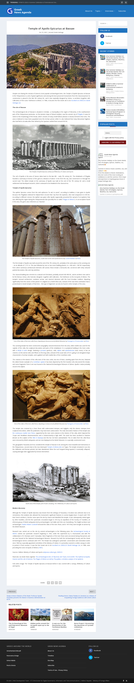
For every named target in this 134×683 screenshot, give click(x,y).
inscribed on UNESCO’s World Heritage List (66, 545)
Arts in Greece (118, 63)
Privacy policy (119, 138)
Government (118, 105)
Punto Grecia (11, 665)
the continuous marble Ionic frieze (24, 433)
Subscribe (122, 11)
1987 (40, 548)
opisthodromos (69, 350)
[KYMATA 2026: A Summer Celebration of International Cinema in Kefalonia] (102, 85)
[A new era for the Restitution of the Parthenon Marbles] (62, 615)
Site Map (51, 660)
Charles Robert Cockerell (29, 524)
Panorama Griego (13, 656)
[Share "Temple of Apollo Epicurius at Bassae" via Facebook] (48, 583)
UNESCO (59, 552)
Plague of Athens (68, 199)
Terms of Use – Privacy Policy (58, 670)
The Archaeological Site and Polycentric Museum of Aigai (18, 625)
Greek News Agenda (111, 154)
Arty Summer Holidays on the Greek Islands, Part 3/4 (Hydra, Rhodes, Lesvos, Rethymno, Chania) (115, 72)
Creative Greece (119, 91)
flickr (78, 258)
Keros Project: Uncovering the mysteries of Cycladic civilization (84, 625)
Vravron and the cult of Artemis (22, 559)
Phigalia (80, 114)
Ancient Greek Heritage (56, 32)
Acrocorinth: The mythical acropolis (78, 557)
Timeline (51, 656)
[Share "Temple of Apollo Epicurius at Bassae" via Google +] (56, 583)
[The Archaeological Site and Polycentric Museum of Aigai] (19, 615)
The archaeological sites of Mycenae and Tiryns (51, 557)
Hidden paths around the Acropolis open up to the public (40, 625)
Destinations (109, 65)
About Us (88, 11)
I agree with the (114, 138)
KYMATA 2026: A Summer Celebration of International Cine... (38, 2)
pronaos (43, 350)
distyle (22, 350)
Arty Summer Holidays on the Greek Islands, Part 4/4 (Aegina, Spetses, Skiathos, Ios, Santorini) (115, 58)
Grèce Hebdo (11, 660)
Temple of (54, 447)
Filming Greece (110, 92)
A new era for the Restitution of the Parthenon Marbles (59, 625)
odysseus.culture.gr (49, 552)
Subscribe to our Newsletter (113, 142)
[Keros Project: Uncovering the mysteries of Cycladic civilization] (84, 615)
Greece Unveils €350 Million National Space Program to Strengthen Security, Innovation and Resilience (115, 112)
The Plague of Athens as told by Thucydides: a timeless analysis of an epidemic (58, 559)
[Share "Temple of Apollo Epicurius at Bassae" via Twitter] (52, 583)
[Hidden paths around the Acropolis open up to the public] (40, 615)
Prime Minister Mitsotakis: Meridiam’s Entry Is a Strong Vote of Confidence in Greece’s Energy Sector (115, 100)
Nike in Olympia (38, 438)
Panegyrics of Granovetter (75, 341)
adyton (59, 350)
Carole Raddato (70, 258)
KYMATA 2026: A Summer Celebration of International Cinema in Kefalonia (114, 86)
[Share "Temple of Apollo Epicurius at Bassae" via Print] (60, 583)
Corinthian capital (38, 362)
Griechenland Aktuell (14, 651)
